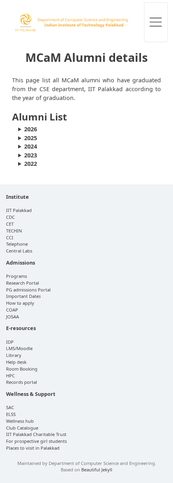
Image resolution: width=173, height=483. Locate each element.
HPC (10, 376)
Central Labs (19, 251)
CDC (10, 217)
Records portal (21, 382)
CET (10, 224)
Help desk (16, 362)
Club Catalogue (22, 428)
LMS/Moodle (19, 348)
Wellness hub (20, 421)
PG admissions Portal (28, 290)
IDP (10, 342)
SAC (10, 407)
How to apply (20, 303)
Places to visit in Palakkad (33, 448)
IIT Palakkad (19, 210)
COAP (12, 310)
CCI (9, 237)
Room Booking (21, 369)
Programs (16, 276)
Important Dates (23, 296)
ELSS (11, 414)
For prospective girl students (36, 441)
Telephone (17, 244)
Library (13, 355)
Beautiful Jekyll (96, 470)
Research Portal (22, 283)
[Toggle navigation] (156, 22)
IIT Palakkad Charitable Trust (36, 434)
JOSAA (12, 317)
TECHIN (14, 231)
